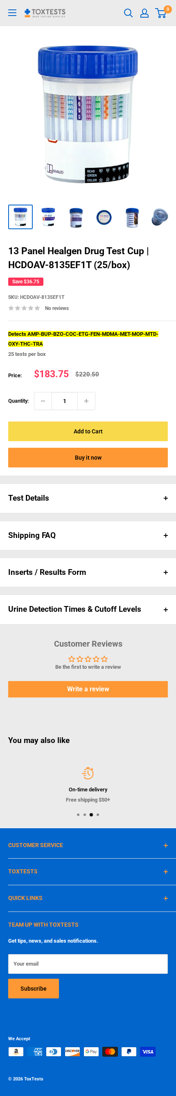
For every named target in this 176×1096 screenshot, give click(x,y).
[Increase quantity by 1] (86, 401)
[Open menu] (12, 12)
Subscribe (33, 988)
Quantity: (18, 401)
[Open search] (128, 13)
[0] (161, 13)
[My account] (144, 13)
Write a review (88, 689)
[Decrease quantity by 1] (43, 401)
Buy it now (88, 457)
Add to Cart (88, 431)
